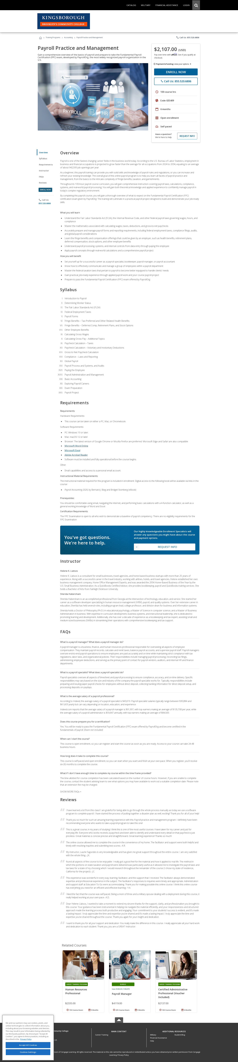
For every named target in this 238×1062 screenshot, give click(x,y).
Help (152, 1041)
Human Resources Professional (76, 991)
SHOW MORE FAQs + (70, 791)
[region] (28, 1037)
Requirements (46, 164)
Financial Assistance (158, 1038)
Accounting (68, 37)
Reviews (43, 182)
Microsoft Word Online (76, 445)
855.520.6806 (45, 203)
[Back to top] (119, 1030)
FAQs (41, 176)
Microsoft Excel (72, 450)
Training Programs (53, 37)
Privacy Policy (123, 1055)
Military (153, 1035)
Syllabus (43, 158)
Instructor (44, 170)
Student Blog (179, 1035)
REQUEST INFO (187, 136)
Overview (43, 152)
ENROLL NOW (176, 72)
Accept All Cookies (28, 1045)
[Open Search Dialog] (196, 5)
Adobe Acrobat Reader (76, 454)
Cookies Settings (28, 1052)
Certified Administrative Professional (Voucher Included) (172, 993)
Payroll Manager (122, 993)
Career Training (101, 1035)
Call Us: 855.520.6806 (187, 37)
